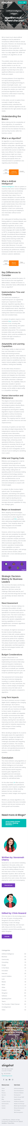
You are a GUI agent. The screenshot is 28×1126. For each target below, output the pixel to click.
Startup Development (19, 1108)
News (3, 984)
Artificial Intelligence (14, 11)
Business (4, 957)
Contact (3, 1108)
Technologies (17, 1110)
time (9, 321)
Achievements (5, 1103)
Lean (3, 979)
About (3, 1090)
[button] (22, 2)
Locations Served (6, 1101)
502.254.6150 (6, 1073)
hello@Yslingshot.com (7, 1075)
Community (5, 959)
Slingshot (4, 993)
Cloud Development (19, 1090)
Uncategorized (6, 1007)
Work (3, 1097)
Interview (4, 973)
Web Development (18, 1112)
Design (4, 965)
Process (4, 1092)
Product (4, 990)
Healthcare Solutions (19, 1101)
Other (3, 987)
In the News (5, 968)
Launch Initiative (7, 976)
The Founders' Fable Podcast (10, 1004)
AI (14, 782)
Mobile (4, 982)
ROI (15, 519)
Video (3, 1010)
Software (13, 14)
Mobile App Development (20, 1106)
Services (4, 1095)
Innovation (5, 970)
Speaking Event (6, 998)
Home (3, 1088)
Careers (4, 1106)
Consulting (5, 962)
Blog (3, 1099)
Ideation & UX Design (19, 1103)
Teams (4, 1001)
